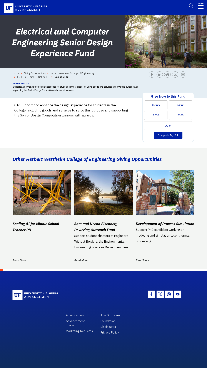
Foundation (107, 321)
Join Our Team (110, 315)
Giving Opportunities (35, 73)
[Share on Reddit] (168, 76)
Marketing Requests (79, 331)
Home (16, 73)
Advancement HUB (79, 315)
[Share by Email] (184, 76)
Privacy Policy (109, 332)
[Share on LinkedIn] (160, 76)
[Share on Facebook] (153, 76)
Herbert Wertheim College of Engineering (72, 73)
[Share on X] (176, 76)
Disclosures (108, 327)
